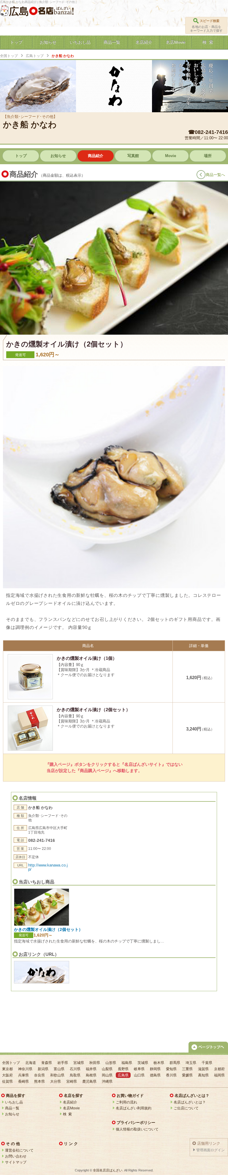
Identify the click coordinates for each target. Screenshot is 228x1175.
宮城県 (78, 1063)
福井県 (91, 1069)
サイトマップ (15, 1162)
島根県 (91, 1075)
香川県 (171, 1075)
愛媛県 (187, 1075)
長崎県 (23, 1081)
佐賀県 (7, 1081)
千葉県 (207, 1063)
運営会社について (19, 1150)
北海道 (30, 1063)
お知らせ (12, 1114)
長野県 (123, 1069)
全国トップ (9, 56)
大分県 (55, 1081)
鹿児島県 (89, 1081)
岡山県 (107, 1075)
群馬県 (175, 1063)
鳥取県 (75, 1075)
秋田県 (94, 1063)
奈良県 (39, 1075)
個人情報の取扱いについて (137, 1129)
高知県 (203, 1075)
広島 (19, 11)
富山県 (59, 1069)
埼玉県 (191, 1063)
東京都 (7, 1069)
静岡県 (155, 1069)
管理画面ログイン (210, 1150)
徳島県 (155, 1075)
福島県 (126, 1063)
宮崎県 (71, 1081)
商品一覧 (12, 1108)
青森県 (46, 1063)
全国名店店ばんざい (107, 1170)
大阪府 (7, 1075)
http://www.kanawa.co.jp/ (48, 867)
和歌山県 (57, 1075)
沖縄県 (107, 1081)
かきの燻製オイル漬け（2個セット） (48, 929)
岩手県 (62, 1063)
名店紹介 (70, 1102)
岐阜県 (139, 1069)
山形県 (110, 1063)
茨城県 (142, 1063)
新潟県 (43, 1069)
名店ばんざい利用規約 (133, 1108)
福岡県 (219, 1075)
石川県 (75, 1069)
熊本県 (39, 1081)
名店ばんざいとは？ (190, 1102)
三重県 (187, 1069)
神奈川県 (25, 1069)
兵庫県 (23, 1075)
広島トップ (35, 56)
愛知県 (171, 1069)
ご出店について (186, 1108)
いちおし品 (14, 1102)
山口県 (139, 1075)
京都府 (219, 1069)
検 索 (67, 1114)
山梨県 (107, 1069)
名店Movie (71, 1108)
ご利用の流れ (126, 1102)
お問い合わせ (15, 1156)
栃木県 (158, 1063)
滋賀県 (203, 1069)
